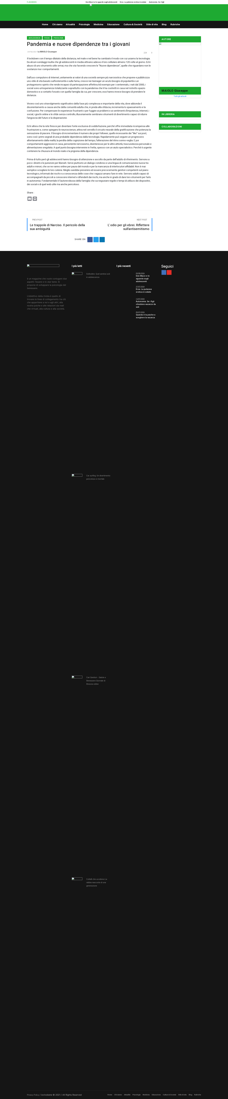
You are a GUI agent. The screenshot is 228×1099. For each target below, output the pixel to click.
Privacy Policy (33, 1094)
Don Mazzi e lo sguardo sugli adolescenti (91, 2)
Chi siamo (118, 1095)
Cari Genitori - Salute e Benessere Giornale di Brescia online (96, 680)
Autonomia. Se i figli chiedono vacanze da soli (156, 2)
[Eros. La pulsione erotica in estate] (124, 290)
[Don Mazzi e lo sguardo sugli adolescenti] (124, 276)
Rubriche (197, 1095)
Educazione (156, 1095)
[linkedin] (102, 239)
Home (109, 1095)
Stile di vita (182, 1095)
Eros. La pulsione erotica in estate (122, 2)
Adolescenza (34, 38)
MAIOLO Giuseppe (175, 91)
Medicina (146, 1095)
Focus (47, 38)
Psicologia (58, 38)
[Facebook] (90, 239)
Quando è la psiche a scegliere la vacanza (145, 316)
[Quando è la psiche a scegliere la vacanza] (124, 315)
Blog (190, 1095)
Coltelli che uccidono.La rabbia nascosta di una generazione (96, 882)
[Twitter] (96, 239)
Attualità (127, 1095)
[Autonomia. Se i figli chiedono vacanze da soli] (124, 302)
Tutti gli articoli (180, 96)
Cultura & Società (169, 1095)
